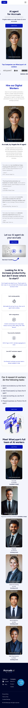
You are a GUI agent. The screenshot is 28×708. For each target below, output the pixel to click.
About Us (12, 681)
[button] (25, 2)
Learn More (14, 25)
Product (12, 684)
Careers (12, 686)
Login (4, 2)
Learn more (14, 409)
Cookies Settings (6, 699)
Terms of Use (5, 696)
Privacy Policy (5, 694)
